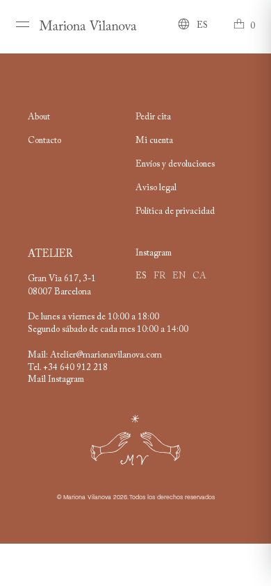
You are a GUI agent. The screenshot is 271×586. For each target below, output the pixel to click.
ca (199, 276)
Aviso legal (156, 188)
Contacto (44, 141)
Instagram (66, 380)
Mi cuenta (154, 141)
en (179, 276)
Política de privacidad (175, 212)
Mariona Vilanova (87, 497)
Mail (38, 380)
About (39, 117)
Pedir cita (153, 117)
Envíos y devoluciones (175, 164)
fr (159, 276)
